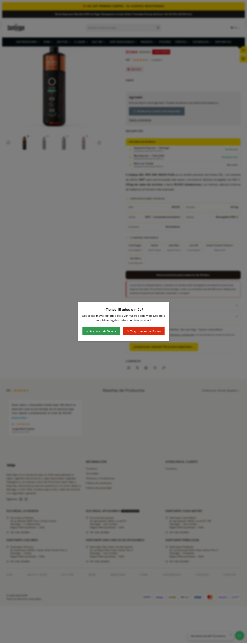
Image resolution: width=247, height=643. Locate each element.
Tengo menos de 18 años (145, 331)
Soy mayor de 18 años (102, 331)
